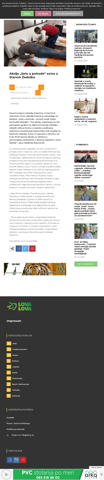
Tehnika (14, 390)
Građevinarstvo (17, 349)
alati (12, 343)
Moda (12, 372)
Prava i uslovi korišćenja (18, 423)
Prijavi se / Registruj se (23, 435)
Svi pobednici (86, 264)
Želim (27, 14)
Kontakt (10, 417)
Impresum (14, 321)
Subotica (41, 98)
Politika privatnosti (16, 429)
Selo (34, 98)
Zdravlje (15, 103)
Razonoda (15, 378)
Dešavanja (16, 98)
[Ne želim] (100, 9)
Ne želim (43, 14)
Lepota (13, 367)
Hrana (13, 355)
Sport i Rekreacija (18, 384)
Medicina (26, 98)
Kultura (13, 361)
